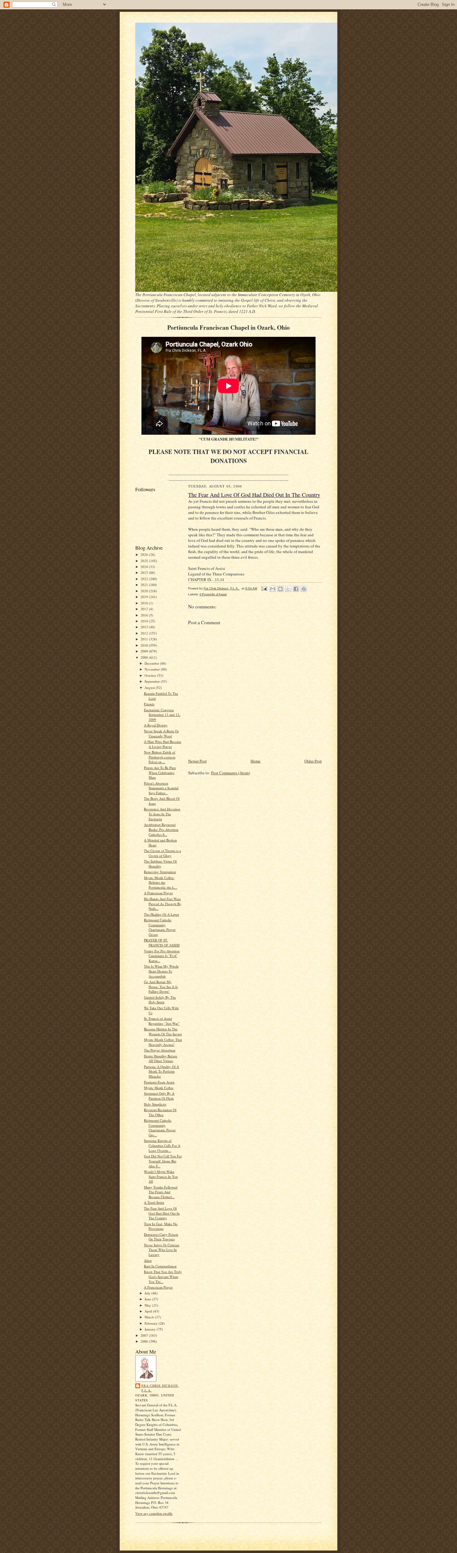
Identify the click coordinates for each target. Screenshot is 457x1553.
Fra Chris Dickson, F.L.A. (160, 1388)
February (152, 1323)
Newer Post (197, 761)
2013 (145, 627)
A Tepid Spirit (154, 1202)
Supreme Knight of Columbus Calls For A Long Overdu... (162, 1145)
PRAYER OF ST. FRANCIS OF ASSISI (162, 942)
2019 (145, 596)
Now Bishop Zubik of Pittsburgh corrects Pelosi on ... (159, 757)
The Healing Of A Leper (161, 914)
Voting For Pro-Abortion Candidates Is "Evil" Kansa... (162, 956)
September (153, 681)
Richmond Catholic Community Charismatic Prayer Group (160, 927)
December (152, 663)
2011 (145, 639)
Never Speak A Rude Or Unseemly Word (161, 733)
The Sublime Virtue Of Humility (160, 863)
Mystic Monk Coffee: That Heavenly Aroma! (163, 1042)
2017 (145, 609)
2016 (145, 615)
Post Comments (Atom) (230, 773)
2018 (145, 603)
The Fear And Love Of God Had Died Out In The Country (162, 1213)
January (151, 1329)
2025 (145, 560)
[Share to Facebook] (296, 589)
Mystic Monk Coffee (158, 1087)
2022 (145, 578)
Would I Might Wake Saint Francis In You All (161, 1176)
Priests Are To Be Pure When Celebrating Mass (160, 772)
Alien (148, 1260)
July (148, 1293)
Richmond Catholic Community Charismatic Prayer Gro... (160, 1127)
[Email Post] (264, 588)
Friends (149, 704)
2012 (145, 633)
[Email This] (273, 589)
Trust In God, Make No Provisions (161, 1226)
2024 (145, 566)
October (151, 675)
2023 (145, 572)
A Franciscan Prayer (158, 893)
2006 (145, 1341)
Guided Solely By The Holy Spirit (160, 1000)
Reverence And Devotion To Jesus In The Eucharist (162, 814)
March (150, 1317)
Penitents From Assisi (159, 1082)
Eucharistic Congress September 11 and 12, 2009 (162, 715)
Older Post (313, 761)
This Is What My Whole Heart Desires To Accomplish (161, 971)
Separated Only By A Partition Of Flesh (159, 1096)
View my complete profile (154, 1513)
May (148, 1305)
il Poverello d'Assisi (213, 594)
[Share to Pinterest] (304, 589)
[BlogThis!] (280, 589)
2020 (145, 591)
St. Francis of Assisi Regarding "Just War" (162, 1021)
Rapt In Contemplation (160, 1266)
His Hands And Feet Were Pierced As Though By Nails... (162, 903)
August (150, 687)
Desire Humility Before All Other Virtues (160, 1058)
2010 (145, 645)
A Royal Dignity (156, 725)
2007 (145, 1335)
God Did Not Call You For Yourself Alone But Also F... (163, 1161)
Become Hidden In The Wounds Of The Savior (163, 1031)
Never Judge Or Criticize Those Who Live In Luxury (161, 1250)
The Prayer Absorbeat (159, 1050)
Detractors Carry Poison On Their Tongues (161, 1237)
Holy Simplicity (155, 1104)
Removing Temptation (160, 871)
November (153, 669)
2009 (145, 651)
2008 (145, 657)
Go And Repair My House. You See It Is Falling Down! (161, 986)
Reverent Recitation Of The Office (160, 1112)
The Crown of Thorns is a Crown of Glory (162, 853)
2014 (145, 621)
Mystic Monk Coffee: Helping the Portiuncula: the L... (160, 882)
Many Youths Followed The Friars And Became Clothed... (161, 1192)
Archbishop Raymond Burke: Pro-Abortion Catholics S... (161, 829)
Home (256, 761)
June (148, 1299)
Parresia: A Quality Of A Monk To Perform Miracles (161, 1071)
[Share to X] (288, 589)
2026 (145, 554)
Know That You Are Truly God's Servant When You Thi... (163, 1276)
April (149, 1311)
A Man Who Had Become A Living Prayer (162, 744)
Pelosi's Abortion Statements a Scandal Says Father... (161, 788)
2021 (145, 584)
